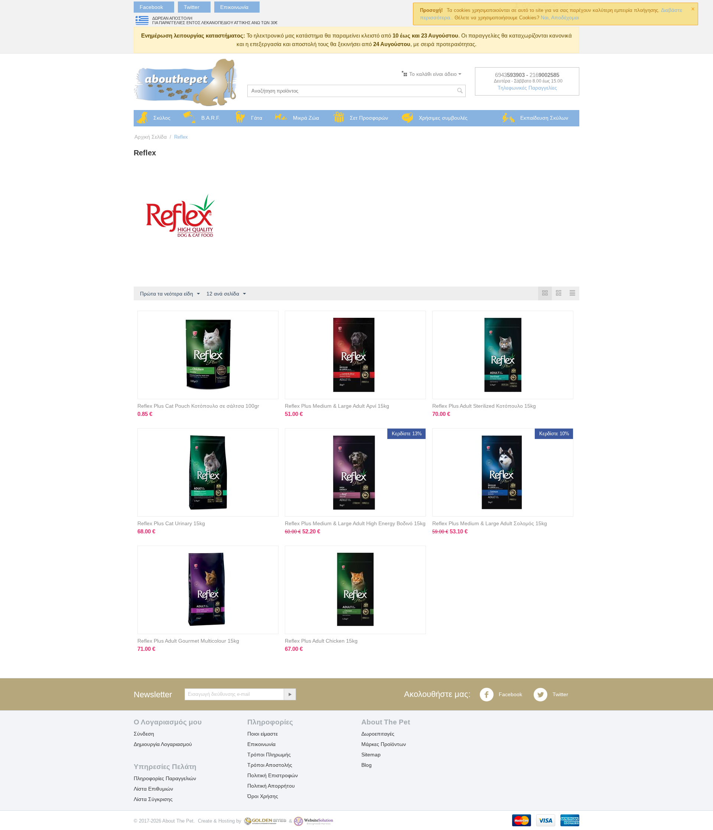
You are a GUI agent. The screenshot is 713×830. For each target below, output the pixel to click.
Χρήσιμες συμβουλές (443, 118)
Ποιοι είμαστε (262, 734)
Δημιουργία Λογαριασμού (163, 744)
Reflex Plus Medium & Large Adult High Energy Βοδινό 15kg (355, 523)
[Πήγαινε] (290, 694)
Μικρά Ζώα (306, 118)
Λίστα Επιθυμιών (153, 789)
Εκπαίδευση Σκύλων (544, 118)
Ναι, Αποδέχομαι (559, 17)
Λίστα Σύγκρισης (153, 799)
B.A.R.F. (210, 118)
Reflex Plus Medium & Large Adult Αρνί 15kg (337, 406)
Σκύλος (161, 118)
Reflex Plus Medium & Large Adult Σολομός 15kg (489, 523)
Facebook (151, 7)
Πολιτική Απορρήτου (271, 786)
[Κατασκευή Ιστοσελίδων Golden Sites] (265, 821)
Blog (366, 765)
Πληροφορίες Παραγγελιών (165, 778)
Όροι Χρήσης (262, 796)
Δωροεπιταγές (377, 734)
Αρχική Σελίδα (150, 137)
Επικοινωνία (234, 7)
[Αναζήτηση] (460, 91)
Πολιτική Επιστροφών (272, 775)
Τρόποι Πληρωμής (269, 755)
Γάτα (256, 118)
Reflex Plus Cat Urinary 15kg (171, 523)
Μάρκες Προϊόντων (383, 744)
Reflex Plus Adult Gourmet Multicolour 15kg (188, 641)
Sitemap (371, 755)
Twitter (191, 7)
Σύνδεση (144, 734)
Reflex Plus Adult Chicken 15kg (321, 641)
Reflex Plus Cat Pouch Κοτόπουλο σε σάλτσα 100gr (198, 406)
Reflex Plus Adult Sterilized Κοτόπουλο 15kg (484, 406)
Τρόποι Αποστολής (269, 765)
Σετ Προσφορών (369, 118)
